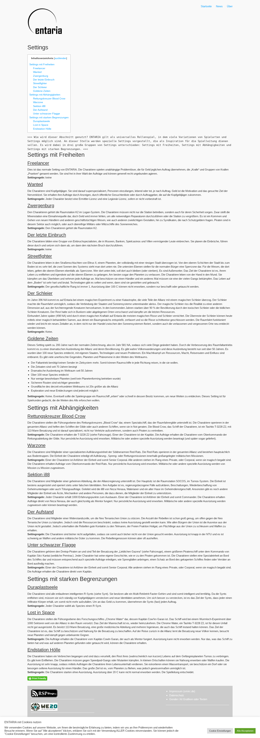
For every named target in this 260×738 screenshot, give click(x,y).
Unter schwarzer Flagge (46, 113)
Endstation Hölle (42, 128)
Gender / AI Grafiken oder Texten (188, 699)
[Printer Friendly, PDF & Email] (37, 678)
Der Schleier (40, 87)
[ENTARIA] (45, 37)
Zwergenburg (40, 75)
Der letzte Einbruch (43, 79)
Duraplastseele (41, 121)
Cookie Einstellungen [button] (220, 731)
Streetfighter (40, 83)
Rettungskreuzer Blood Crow (49, 98)
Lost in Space (40, 124)
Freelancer (39, 68)
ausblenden (60, 58)
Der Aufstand (40, 109)
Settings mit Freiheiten (41, 64)
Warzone (38, 102)
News (219, 6)
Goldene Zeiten (41, 90)
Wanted (37, 72)
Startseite (206, 6)
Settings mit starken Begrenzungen (49, 117)
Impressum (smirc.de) (182, 691)
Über (230, 6)
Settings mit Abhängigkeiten (44, 94)
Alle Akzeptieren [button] (245, 731)
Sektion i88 (39, 106)
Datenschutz (176, 695)
